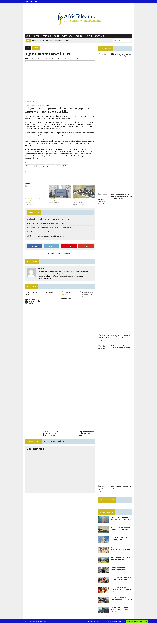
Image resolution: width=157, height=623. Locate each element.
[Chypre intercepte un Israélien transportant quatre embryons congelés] (103, 612)
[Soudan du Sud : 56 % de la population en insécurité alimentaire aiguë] (103, 591)
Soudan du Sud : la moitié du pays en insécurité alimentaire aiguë (121, 578)
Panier (36, 1)
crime (43, 59)
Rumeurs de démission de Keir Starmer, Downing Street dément (120, 568)
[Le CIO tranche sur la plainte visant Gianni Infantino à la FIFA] (103, 561)
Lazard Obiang (36, 105)
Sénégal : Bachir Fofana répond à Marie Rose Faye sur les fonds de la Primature (49, 227)
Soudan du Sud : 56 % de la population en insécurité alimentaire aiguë (121, 589)
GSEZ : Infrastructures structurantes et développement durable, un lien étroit (121, 56)
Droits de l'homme (64, 59)
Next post (67, 254)
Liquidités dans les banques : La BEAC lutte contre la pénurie (87, 433)
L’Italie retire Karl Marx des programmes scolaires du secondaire (121, 598)
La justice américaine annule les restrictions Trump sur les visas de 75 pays (48, 219)
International (46, 36)
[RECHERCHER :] (122, 40)
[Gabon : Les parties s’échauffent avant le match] (103, 491)
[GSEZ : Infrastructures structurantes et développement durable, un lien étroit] (103, 188)
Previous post (55, 254)
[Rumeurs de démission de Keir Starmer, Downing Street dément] (103, 571)
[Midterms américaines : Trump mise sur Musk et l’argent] (103, 541)
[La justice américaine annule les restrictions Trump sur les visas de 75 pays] (103, 521)
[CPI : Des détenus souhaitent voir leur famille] (84, 191)
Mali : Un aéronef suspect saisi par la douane (68, 298)
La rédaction (91, 621)
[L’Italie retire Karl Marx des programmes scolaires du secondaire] (103, 602)
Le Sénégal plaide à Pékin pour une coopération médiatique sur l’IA (45, 236)
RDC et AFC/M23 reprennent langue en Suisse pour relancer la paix (45, 223)
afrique (34, 59)
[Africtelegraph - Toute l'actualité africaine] (78, 18)
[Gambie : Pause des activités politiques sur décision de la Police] (103, 480)
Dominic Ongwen (51, 59)
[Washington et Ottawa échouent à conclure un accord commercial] (103, 531)
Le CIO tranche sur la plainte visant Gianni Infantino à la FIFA (120, 558)
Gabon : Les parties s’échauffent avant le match (121, 487)
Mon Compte (29, 1)
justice (74, 59)
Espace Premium (99, 36)
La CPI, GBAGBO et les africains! (58, 199)
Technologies (80, 36)
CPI (39, 59)
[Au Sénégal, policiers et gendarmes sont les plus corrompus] (103, 340)
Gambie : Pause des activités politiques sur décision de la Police (120, 347)
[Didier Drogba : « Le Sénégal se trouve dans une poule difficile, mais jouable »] (51, 426)
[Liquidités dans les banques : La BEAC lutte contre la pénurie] (87, 426)
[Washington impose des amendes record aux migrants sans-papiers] (103, 551)
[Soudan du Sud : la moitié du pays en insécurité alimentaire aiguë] (103, 581)
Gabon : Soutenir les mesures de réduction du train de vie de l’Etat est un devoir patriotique (121, 196)
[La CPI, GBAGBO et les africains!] (60, 191)
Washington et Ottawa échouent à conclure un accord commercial (45, 232)
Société (64, 36)
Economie (56, 36)
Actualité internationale (106, 512)
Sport (71, 36)
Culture (89, 36)
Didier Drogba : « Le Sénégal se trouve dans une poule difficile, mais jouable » (51, 433)
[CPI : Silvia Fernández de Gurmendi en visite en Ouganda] (36, 191)
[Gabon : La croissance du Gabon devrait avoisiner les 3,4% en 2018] (33, 294)
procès (79, 59)
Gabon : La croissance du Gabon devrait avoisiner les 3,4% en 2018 (32, 301)
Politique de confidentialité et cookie (112, 621)
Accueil (28, 36)
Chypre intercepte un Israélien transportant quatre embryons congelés (119, 609)
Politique (36, 36)
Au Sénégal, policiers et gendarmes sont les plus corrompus (121, 336)
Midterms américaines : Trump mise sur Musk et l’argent (121, 538)
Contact (99, 621)
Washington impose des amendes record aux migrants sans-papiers (120, 548)
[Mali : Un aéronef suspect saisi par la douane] (65, 292)
